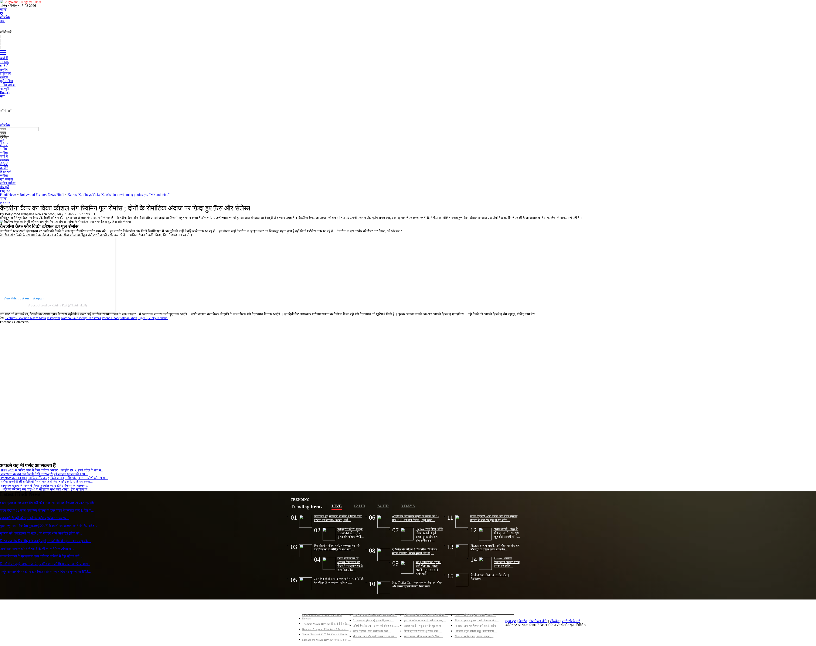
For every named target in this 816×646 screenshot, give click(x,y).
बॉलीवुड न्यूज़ (361, 608)
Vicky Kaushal (158, 318)
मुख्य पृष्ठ (510, 621)
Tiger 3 (142, 318)
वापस (3, 198)
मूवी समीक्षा (6, 179)
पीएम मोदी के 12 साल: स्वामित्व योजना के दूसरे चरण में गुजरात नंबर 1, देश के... (47, 510)
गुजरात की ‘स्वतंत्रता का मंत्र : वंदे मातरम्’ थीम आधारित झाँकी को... (41, 533)
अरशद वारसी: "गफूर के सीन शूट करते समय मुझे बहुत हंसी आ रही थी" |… (507, 532)
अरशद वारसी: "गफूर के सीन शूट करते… (423, 625)
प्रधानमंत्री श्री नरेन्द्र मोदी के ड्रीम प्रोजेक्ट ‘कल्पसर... (34, 518)
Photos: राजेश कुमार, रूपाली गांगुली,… (474, 636)
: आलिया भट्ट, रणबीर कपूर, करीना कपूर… (476, 631)
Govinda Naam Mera (31, 318)
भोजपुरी (4, 187)
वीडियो (4, 145)
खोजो (3, 9)
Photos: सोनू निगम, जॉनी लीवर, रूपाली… (475, 615)
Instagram (53, 318)
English (5, 191)
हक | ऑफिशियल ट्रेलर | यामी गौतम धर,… (425, 620)
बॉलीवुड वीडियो (413, 608)
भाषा (2, 21)
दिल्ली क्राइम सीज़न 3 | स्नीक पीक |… (423, 631)
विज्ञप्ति (522, 621)
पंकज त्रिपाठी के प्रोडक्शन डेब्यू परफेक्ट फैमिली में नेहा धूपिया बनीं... (41, 556)
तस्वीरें (4, 168)
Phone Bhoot (110, 318)
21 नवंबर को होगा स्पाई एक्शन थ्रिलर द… (373, 620)
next (10, 202)
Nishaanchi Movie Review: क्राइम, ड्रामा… (326, 639)
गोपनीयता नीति (538, 621)
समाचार (4, 160)
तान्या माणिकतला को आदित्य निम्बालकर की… (375, 615)
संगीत (3, 149)
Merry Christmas (89, 318)
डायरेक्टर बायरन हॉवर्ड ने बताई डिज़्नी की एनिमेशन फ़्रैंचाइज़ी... (37, 548)
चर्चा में (4, 156)
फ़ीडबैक (5, 17)
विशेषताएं (5, 171)
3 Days (408, 506)
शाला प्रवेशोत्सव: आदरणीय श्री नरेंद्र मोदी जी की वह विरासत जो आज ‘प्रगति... (48, 503)
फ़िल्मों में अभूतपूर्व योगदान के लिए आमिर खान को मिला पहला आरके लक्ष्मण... (45, 564)
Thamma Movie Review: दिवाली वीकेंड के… (326, 623)
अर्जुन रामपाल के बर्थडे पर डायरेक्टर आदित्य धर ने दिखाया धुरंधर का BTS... (45, 571)
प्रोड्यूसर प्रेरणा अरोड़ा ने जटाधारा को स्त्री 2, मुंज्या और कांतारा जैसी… (350, 532)
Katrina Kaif (69, 318)
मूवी (2, 141)
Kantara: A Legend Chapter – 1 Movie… (325, 629)
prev (3, 202)
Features (11, 318)
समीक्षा (4, 152)
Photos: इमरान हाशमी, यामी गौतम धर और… (477, 620)
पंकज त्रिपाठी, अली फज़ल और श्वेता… (372, 631)
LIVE (337, 506)
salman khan (128, 318)
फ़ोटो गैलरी (461, 608)
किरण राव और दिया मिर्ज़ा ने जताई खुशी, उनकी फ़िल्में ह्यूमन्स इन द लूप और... (45, 541)
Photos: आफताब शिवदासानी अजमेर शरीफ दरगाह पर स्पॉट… (507, 562)
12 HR (359, 506)
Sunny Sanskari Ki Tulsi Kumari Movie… (326, 634)
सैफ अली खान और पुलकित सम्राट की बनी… (375, 636)
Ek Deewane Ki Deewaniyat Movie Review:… (322, 617)
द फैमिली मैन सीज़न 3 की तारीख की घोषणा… (426, 615)
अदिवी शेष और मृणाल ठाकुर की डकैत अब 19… (376, 625)
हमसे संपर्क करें (571, 621)
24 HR (383, 506)
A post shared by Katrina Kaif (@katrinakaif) (57, 305)
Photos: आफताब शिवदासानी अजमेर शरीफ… (477, 625)
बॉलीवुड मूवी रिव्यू (312, 608)
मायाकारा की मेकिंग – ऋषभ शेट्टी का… (423, 636)
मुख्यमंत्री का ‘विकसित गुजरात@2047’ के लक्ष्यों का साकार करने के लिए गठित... (48, 526)
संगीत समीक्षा (8, 183)
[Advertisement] (127, 391)
